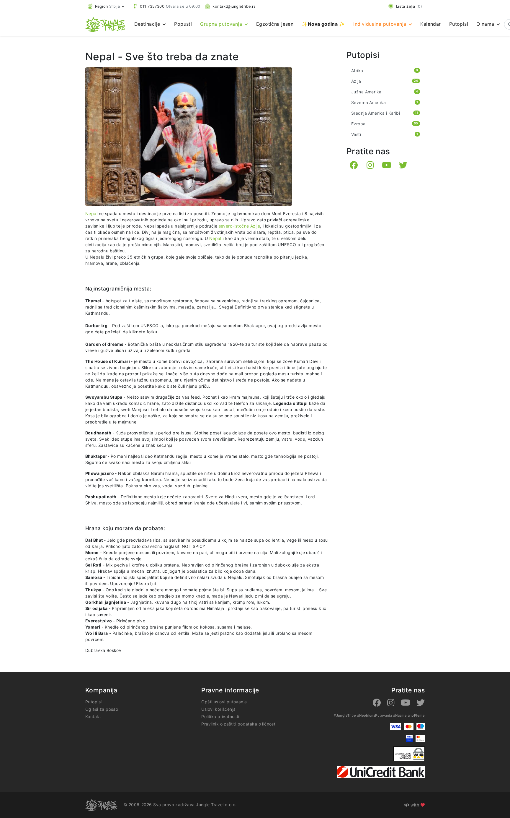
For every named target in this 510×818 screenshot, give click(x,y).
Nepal (92, 213)
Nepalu (216, 238)
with (415, 804)
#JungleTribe (345, 715)
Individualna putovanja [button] (380, 24)
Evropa (384, 123)
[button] (106, 6)
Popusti (183, 24)
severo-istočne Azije (239, 225)
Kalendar (430, 24)
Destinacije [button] (148, 24)
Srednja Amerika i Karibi (384, 113)
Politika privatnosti (220, 716)
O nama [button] (486, 24)
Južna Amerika (384, 91)
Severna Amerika (384, 102)
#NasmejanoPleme (409, 715)
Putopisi (458, 24)
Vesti (384, 134)
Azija (384, 81)
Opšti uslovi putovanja (224, 701)
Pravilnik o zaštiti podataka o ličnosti (238, 723)
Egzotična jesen (274, 24)
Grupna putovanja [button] (221, 24)
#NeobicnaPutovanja (374, 715)
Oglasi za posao (101, 709)
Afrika (384, 70)
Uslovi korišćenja (218, 709)
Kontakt (93, 716)
